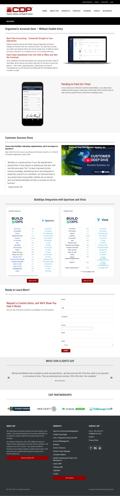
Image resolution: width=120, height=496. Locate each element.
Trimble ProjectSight (60, 434)
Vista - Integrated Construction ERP (65, 438)
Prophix (55, 474)
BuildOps (56, 445)
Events (97, 11)
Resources (107, 11)
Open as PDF (32, 281)
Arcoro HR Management (61, 441)
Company (64, 317)
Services (77, 11)
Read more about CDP (27, 458)
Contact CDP (104, 2)
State (63, 341)
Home (44, 11)
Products (66, 11)
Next (111, 378)
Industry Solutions (87, 2)
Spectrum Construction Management (65, 431)
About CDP (54, 11)
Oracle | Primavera (59, 448)
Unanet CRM (57, 464)
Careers (96, 2)
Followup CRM (58, 467)
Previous (8, 378)
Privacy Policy (93, 440)
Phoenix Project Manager (61, 451)
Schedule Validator (59, 455)
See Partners (69, 478)
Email (63, 333)
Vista (50, 44)
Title (62, 308)
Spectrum (42, 44)
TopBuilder (56, 470)
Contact (91, 437)
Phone (63, 325)
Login (111, 2)
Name (63, 299)
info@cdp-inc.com (95, 434)
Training (87, 11)
